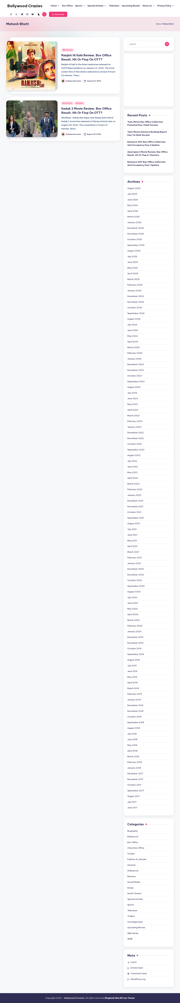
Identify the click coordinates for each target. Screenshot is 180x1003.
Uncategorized (134, 922)
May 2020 (132, 608)
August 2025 (133, 250)
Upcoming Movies (136, 927)
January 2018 (134, 768)
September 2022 (135, 449)
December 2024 (135, 296)
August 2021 (133, 523)
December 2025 (135, 228)
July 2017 (132, 802)
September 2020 (136, 586)
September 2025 (135, 245)
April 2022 (132, 478)
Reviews (79, 103)
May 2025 (132, 268)
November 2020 (135, 574)
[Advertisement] (148, 82)
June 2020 (132, 603)
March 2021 (133, 552)
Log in (134, 962)
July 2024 (132, 324)
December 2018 (135, 705)
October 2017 (134, 785)
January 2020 (134, 631)
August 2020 (134, 591)
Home (158, 24)
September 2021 (135, 518)
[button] (58, 14)
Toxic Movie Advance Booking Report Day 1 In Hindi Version (147, 133)
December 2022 (135, 432)
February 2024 (134, 353)
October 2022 (134, 444)
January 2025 (134, 290)
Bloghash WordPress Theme (120, 998)
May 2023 (132, 404)
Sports (130, 904)
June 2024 (132, 330)
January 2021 (134, 563)
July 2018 (132, 733)
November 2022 (135, 438)
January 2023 (134, 427)
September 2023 (135, 381)
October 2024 (134, 307)
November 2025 (135, 233)
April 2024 (132, 341)
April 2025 (132, 273)
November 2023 (135, 370)
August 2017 (133, 796)
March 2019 (133, 688)
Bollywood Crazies (24, 6)
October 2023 (134, 375)
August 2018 (133, 728)
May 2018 (132, 745)
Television (132, 910)
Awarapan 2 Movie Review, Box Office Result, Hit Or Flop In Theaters (147, 153)
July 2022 (132, 461)
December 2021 (135, 500)
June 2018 (132, 739)
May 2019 (132, 677)
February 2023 (134, 421)
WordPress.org (138, 979)
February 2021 (134, 557)
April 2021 (132, 546)
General (131, 865)
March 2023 (133, 415)
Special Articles (135, 899)
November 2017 (135, 779)
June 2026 (132, 199)
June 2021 (132, 535)
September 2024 (135, 313)
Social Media (133, 882)
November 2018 (135, 711)
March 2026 (133, 216)
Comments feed (139, 973)
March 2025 (133, 279)
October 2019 (134, 648)
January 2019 (134, 699)
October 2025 (134, 239)
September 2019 (135, 654)
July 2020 (132, 597)
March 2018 (133, 756)
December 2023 (135, 364)
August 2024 (133, 319)
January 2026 (134, 222)
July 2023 (132, 393)
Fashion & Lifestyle (136, 859)
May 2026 (132, 205)
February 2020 (135, 625)
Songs (130, 887)
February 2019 (134, 694)
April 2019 (132, 682)
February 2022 (134, 489)
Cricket (131, 853)
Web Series (67, 50)
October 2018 (134, 716)
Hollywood (132, 870)
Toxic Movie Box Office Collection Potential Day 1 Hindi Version (145, 123)
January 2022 (134, 495)
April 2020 (132, 614)
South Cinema (134, 893)
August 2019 (133, 660)
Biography (132, 831)
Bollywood (132, 836)
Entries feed (137, 967)
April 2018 (132, 750)
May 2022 (132, 472)
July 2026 (132, 194)
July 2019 (132, 665)
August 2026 (133, 188)
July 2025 (132, 256)
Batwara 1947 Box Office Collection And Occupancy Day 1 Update (146, 163)
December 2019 (135, 637)
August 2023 (133, 387)
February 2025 (134, 284)
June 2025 (132, 262)
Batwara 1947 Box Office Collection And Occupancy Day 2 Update (146, 143)
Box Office (67, 103)
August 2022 (133, 455)
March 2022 (133, 483)
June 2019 (132, 671)
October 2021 (134, 512)
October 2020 (134, 580)
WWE (130, 939)
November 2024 (135, 302)
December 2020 (135, 569)
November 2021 (135, 506)
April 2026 (132, 211)
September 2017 (135, 790)
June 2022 (132, 466)
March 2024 (133, 347)
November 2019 (135, 643)
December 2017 (135, 773)
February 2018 (134, 762)
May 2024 (132, 336)
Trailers (131, 916)
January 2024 (134, 358)
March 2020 (133, 620)
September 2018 (135, 722)
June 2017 (132, 807)
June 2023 (132, 398)
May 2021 (132, 540)
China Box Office (135, 848)
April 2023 (132, 410)
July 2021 (132, 529)
